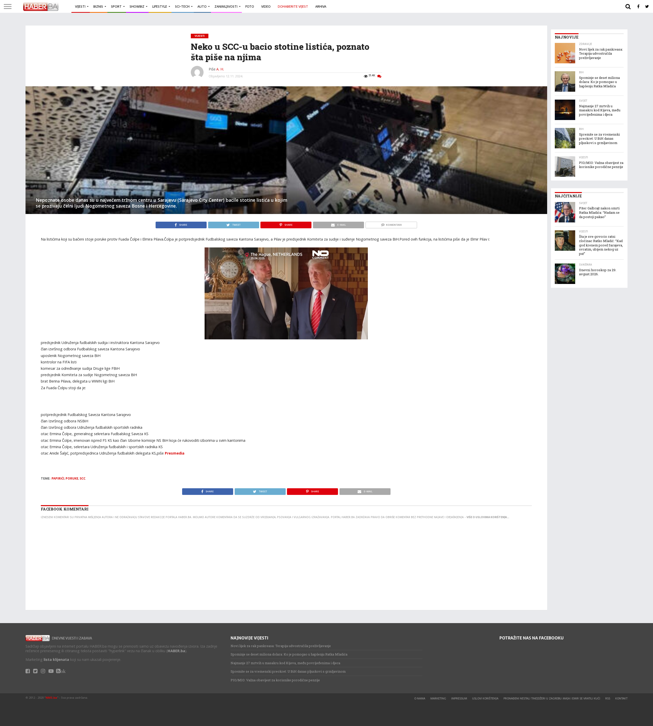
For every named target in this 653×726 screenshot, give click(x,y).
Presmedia (174, 453)
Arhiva (320, 6)
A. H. (220, 69)
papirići (58, 478)
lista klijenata (56, 659)
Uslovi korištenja (485, 698)
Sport (116, 6)
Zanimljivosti (226, 6)
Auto (202, 6)
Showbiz (137, 6)
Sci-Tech (182, 6)
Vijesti (80, 6)
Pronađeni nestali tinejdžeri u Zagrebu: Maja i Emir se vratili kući (552, 698)
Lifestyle (159, 6)
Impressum (459, 698)
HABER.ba (176, 650)
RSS (607, 698)
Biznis (98, 6)
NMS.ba (51, 697)
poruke (72, 478)
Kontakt (621, 698)
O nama (419, 698)
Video (266, 6)
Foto (249, 6)
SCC (82, 478)
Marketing (438, 698)
